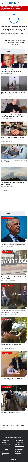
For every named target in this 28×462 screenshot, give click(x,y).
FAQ (17, 425)
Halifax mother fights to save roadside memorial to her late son (12, 345)
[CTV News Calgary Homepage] (14, 3)
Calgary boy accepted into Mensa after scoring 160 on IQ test (12, 379)
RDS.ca (16, 454)
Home (4, 40)
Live (18, 44)
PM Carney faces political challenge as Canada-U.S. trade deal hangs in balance (13, 243)
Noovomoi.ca (18, 453)
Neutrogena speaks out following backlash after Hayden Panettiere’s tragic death (13, 115)
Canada (13, 40)
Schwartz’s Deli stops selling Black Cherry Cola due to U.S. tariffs (13, 138)
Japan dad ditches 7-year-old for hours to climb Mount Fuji (13, 183)
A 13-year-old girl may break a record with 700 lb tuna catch (13, 93)
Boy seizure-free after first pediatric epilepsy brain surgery (14, 160)
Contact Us (12, 425)
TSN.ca (3, 454)
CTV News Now (12, 44)
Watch (17, 40)
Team (3, 427)
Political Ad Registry (19, 446)
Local (8, 40)
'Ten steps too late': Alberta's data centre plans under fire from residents (13, 311)
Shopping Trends (19, 42)
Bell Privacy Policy (19, 442)
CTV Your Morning (9, 42)
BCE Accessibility (6, 444)
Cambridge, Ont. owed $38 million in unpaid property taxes (13, 277)
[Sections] (2, 2)
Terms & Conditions (19, 444)
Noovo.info (17, 451)
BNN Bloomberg (5, 453)
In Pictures (22, 40)
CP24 (3, 451)
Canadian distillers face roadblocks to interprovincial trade (12, 413)
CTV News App (5, 425)
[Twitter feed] (14, 432)
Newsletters (22, 425)
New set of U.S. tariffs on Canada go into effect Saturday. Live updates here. (12, 70)
